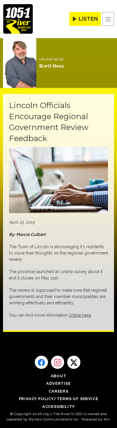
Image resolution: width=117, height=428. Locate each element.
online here (80, 315)
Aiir (107, 419)
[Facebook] (41, 362)
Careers (58, 391)
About (59, 376)
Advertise (58, 383)
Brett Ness (51, 66)
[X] (73, 362)
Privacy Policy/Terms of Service (58, 398)
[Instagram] (57, 362)
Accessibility (58, 406)
